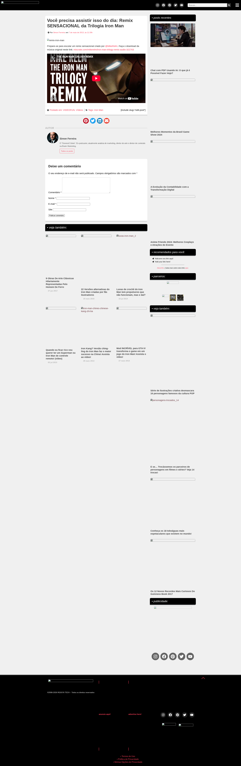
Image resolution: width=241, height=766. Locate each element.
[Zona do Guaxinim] (180, 298)
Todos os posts (67, 151)
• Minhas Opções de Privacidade (127, 762)
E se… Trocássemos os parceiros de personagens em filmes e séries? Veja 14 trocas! (172, 470)
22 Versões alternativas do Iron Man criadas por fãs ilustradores (95, 292)
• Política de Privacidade (128, 759)
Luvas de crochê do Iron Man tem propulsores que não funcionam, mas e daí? (130, 292)
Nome (52, 198)
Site (50, 209)
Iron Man (98, 110)
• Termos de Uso (127, 756)
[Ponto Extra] (173, 298)
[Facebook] (163, 5)
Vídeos (79, 110)
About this (160, 268)
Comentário (55, 192)
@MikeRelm (111, 46)
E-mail (52, 204)
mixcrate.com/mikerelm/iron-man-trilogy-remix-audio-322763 (104, 49)
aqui (186, 268)
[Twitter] (175, 5)
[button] (86, 121)
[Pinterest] (169, 5)
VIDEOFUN (69, 110)
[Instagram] (157, 5)
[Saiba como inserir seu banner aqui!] (165, 298)
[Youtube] (181, 5)
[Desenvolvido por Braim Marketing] (186, 725)
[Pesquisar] (229, 5)
